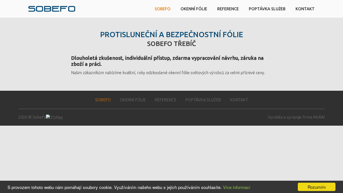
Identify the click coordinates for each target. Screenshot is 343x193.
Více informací (236, 187)
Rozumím (317, 187)
